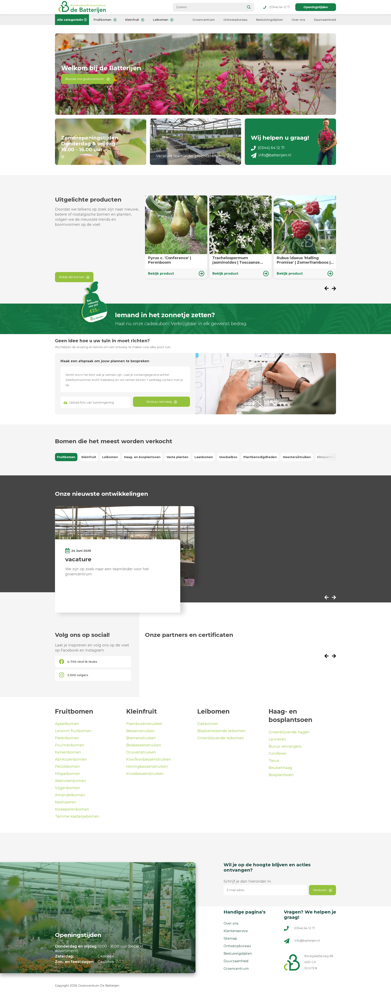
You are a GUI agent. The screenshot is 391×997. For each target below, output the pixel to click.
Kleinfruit (132, 20)
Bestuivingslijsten (269, 20)
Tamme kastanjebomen (77, 816)
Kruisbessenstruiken (145, 773)
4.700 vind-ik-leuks (82, 662)
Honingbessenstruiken (147, 766)
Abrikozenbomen (71, 759)
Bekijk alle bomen (71, 277)
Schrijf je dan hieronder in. (247, 881)
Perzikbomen (67, 766)
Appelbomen (67, 724)
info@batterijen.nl (274, 155)
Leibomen (160, 20)
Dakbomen (207, 724)
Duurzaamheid (325, 20)
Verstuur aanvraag (159, 402)
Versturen (320, 890)
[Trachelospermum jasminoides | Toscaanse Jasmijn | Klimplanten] (240, 237)
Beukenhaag (280, 768)
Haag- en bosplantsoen (142, 457)
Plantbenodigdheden (260, 457)
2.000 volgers (77, 675)
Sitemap (230, 938)
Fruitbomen (102, 20)
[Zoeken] (249, 7)
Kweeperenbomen (72, 809)
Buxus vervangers (285, 746)
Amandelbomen (70, 795)
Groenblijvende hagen (289, 732)
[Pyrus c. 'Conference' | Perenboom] (176, 237)
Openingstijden (315, 7)
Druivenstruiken (141, 752)
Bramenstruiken (141, 738)
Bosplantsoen (281, 775)
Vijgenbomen (67, 788)
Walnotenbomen (70, 781)
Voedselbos (228, 457)
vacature (78, 559)
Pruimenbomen (69, 745)
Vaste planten (177, 457)
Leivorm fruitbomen (73, 731)
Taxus (274, 760)
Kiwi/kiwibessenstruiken (148, 759)
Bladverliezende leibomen (221, 731)
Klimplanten (326, 457)
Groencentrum (203, 20)
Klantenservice (236, 931)
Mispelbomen (67, 773)
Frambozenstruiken (144, 724)
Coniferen (278, 753)
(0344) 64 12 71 (279, 7)
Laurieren (277, 739)
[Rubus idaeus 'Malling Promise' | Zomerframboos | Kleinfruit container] (305, 237)
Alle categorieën (70, 20)
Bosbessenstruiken (143, 745)
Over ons (298, 20)
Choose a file (95, 402)
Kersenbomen (68, 752)
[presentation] (328, 288)
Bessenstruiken (140, 731)
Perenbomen (67, 738)
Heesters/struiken (297, 457)
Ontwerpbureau (235, 20)
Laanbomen (203, 457)
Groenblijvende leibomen (220, 738)
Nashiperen (65, 802)
